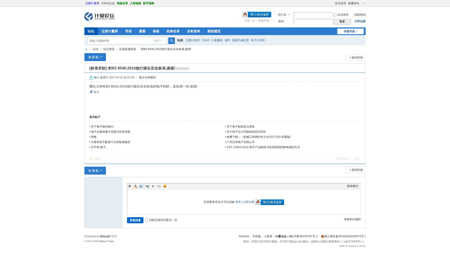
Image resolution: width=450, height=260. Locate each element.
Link (147, 186)
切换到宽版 (363, 3)
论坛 (91, 31)
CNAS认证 (108, 3)
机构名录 (173, 31)
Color (135, 186)
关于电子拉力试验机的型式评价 (246, 131)
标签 (156, 31)
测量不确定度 (240, 40)
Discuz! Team (106, 241)
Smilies (164, 186)
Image (141, 186)
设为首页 (340, 3)
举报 (356, 159)
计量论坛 (86, 49)
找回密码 (360, 14)
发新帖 (93, 57)
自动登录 (343, 14)
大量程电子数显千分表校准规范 (110, 142)
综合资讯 (108, 49)
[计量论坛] (99, 16)
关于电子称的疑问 (102, 126)
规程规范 (214, 31)
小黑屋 (268, 236)
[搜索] (171, 40)
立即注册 (360, 21)
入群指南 (135, 3)
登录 (238, 202)
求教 (94, 137)
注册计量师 (92, 3)
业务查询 (193, 31)
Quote (153, 186)
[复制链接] (182, 68)
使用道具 (342, 159)
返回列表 (357, 57)
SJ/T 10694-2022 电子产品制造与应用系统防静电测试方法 (263, 147)
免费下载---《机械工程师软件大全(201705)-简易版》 (260, 137)
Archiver (244, 236)
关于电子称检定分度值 (241, 126)
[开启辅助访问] (333, 3)
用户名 (282, 14)
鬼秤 (227, 40)
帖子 (157, 40)
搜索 (142, 31)
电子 (96, 92)
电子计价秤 (258, 40)
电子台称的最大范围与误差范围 (110, 131)
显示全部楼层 (147, 77)
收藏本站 (353, 3)
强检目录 (122, 3)
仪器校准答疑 (127, 49)
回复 (97, 159)
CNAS (206, 40)
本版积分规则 (352, 219)
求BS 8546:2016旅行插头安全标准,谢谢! (166, 49)
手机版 (256, 236)
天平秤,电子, (98, 147)
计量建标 (217, 40)
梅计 (96, 77)
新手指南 (148, 3)
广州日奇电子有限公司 (241, 142)
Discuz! (105, 236)
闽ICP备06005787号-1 (303, 236)
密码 (281, 21)
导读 (128, 31)
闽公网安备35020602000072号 (344, 236)
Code (159, 186)
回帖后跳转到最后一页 (163, 220)
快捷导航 (349, 31)
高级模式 (352, 186)
